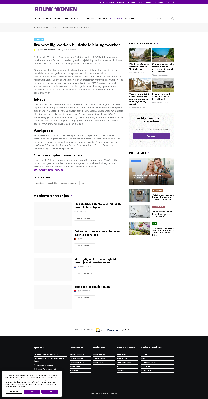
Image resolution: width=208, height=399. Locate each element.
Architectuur (89, 18)
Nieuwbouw (115, 18)
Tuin (66, 18)
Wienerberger (75, 366)
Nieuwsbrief (120, 2)
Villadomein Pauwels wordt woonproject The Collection (139, 66)
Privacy (144, 358)
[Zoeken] (172, 18)
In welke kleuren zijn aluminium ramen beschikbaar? (162, 96)
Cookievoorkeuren (148, 362)
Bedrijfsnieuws (99, 354)
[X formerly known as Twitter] (168, 2)
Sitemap (120, 370)
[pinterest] (173, 2)
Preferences (14, 392)
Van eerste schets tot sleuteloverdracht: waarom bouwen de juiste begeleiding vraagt (139, 99)
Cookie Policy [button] (28, 384)
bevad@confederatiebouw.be (48, 169)
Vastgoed (102, 18)
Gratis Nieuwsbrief (124, 362)
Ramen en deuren (76, 358)
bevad (83, 183)
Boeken (55, 27)
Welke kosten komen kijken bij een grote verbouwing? (162, 214)
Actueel (45, 18)
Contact (101, 2)
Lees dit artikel (83, 218)
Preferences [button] (21, 386)
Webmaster (145, 366)
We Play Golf (146, 370)
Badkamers (157, 190)
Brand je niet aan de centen (92, 287)
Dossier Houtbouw (77, 354)
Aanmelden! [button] (152, 136)
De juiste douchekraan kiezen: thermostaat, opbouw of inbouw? (163, 197)
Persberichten (122, 358)
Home (37, 18)
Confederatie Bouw (52, 50)
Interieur (57, 18)
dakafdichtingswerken (69, 183)
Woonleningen (158, 207)
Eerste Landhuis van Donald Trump (47, 354)
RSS (118, 366)
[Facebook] (166, 2)
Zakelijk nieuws (99, 358)
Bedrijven (129, 18)
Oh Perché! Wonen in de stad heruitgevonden (45, 370)
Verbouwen (76, 18)
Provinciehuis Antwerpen (43, 365)
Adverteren (110, 2)
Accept (50, 392)
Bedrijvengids (98, 362)
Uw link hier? (74, 370)
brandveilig (52, 183)
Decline (31, 392)
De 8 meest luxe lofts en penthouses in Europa (49, 359)
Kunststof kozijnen (77, 362)
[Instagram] (171, 2)
